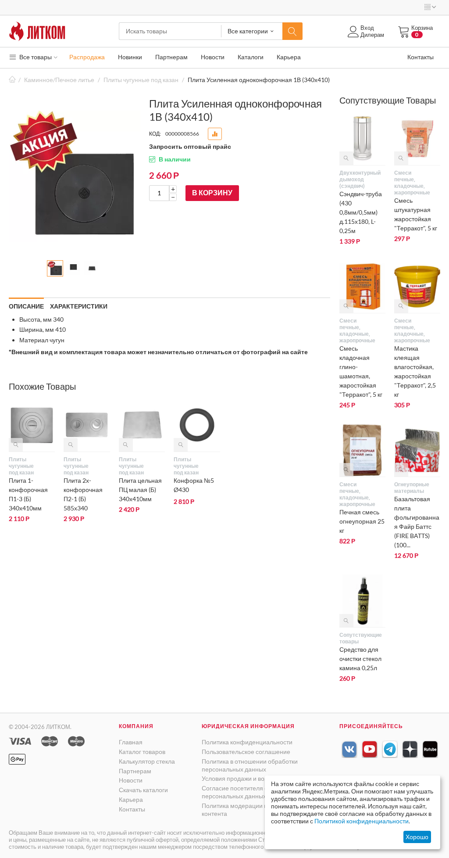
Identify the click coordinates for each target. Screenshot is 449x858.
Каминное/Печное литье (59, 79)
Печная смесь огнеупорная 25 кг (362, 521)
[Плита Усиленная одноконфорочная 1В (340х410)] (75, 176)
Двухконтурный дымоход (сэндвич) (354, 179)
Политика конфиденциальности (247, 742)
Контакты (132, 809)
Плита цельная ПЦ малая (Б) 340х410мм (140, 490)
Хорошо (417, 836)
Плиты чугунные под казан (140, 79)
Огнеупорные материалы (409, 487)
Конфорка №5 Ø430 (194, 485)
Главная (12, 79)
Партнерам (135, 771)
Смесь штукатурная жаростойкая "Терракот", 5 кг (415, 214)
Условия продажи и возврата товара (253, 778)
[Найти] (292, 31)
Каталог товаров (142, 751)
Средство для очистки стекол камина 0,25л (360, 658)
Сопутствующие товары (354, 638)
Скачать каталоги (143, 789)
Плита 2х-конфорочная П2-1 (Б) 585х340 (83, 494)
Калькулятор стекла (147, 761)
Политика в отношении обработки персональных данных (250, 765)
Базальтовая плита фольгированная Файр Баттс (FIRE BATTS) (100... (416, 522)
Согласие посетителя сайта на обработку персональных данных (261, 792)
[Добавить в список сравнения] (215, 134)
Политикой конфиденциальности (361, 821)
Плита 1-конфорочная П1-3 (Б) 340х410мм (28, 494)
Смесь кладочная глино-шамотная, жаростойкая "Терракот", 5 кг (360, 371)
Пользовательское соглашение (246, 751)
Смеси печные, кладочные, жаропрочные (409, 182)
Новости (131, 780)
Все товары (35, 57)
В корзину (212, 192)
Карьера (131, 799)
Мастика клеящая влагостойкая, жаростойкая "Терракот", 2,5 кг (415, 371)
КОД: (155, 133)
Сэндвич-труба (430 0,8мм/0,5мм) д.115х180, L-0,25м (360, 212)
